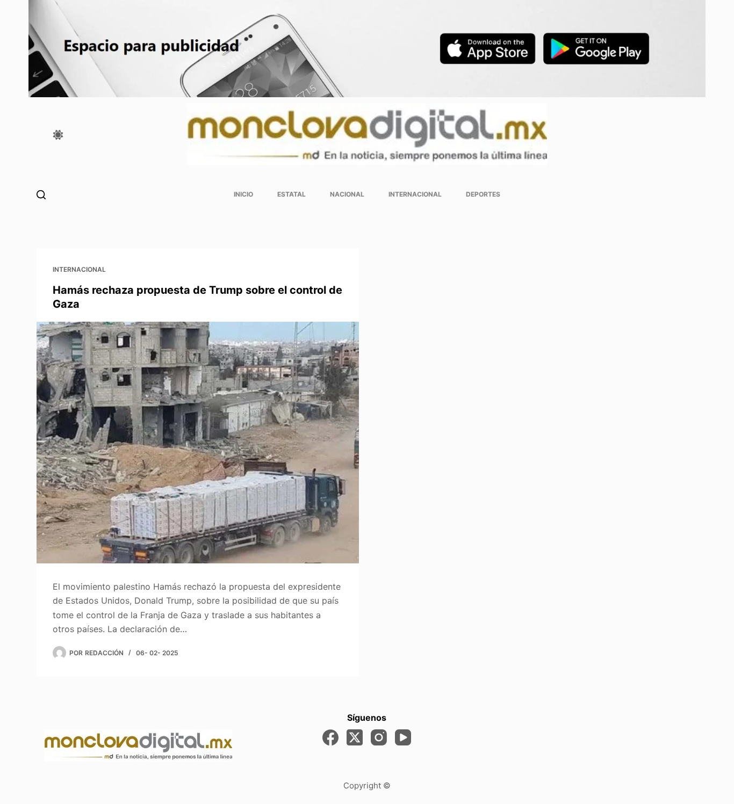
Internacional (415, 194)
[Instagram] (379, 737)
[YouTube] (403, 737)
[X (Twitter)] (355, 737)
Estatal (291, 194)
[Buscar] (41, 194)
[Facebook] (330, 737)
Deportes (483, 194)
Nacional (347, 194)
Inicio (243, 194)
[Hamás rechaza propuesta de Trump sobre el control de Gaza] (198, 442)
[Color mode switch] (58, 134)
